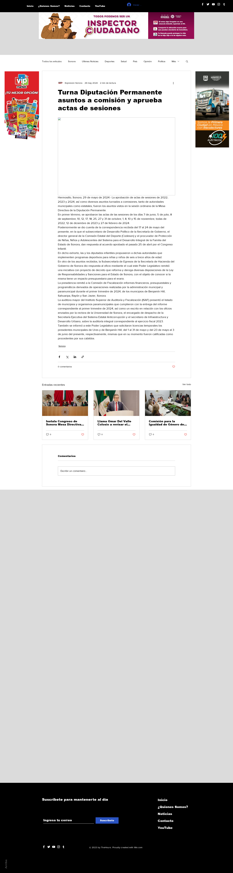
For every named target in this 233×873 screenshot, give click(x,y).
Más (174, 61)
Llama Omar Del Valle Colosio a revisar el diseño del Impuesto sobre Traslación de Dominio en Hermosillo (115, 423)
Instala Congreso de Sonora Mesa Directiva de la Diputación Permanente (63, 423)
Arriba (6, 864)
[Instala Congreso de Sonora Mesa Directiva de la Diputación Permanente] (65, 403)
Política (161, 61)
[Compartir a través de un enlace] (82, 356)
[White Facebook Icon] (44, 847)
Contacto (165, 821)
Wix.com (138, 847)
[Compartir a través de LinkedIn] (74, 356)
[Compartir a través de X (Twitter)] (67, 356)
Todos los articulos (52, 61)
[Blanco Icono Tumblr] (224, 4)
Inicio (162, 800)
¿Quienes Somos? (173, 807)
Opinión (148, 61)
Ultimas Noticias (90, 61)
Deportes (109, 61)
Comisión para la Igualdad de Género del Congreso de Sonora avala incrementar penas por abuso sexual (167, 423)
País (135, 61)
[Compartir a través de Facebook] (59, 356)
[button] (186, 61)
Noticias (165, 814)
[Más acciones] (173, 83)
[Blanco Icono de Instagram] (218, 4)
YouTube (165, 827)
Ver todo (186, 384)
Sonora (72, 61)
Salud (124, 61)
